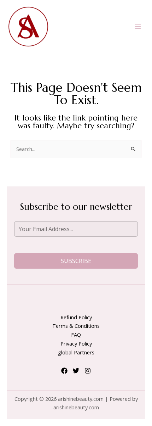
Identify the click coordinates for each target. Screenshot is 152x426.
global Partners (76, 352)
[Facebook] (64, 371)
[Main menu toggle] (138, 26)
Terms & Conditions (76, 325)
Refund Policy (76, 317)
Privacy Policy (76, 343)
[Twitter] (76, 371)
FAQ (76, 334)
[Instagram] (87, 371)
